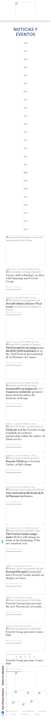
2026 (25, 43)
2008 (25, 189)
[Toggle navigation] (46, 16)
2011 (25, 164)
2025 (25, 51)
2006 (25, 205)
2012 (25, 156)
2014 (25, 140)
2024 (25, 59)
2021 (25, 83)
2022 (25, 75)
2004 (25, 221)
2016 (25, 124)
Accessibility (25, 714)
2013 (25, 148)
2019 (25, 100)
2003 (25, 229)
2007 (25, 197)
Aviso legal (43, 711)
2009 (25, 181)
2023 (25, 67)
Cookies (13, 714)
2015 (25, 132)
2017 (25, 116)
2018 (25, 108)
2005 (25, 213)
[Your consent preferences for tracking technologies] (2, 541)
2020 (25, 92)
